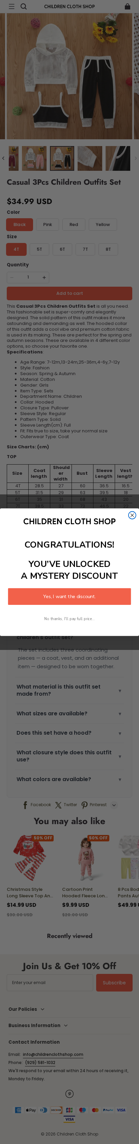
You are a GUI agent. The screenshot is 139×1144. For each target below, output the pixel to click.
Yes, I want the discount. (69, 596)
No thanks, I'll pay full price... (69, 618)
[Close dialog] (132, 515)
